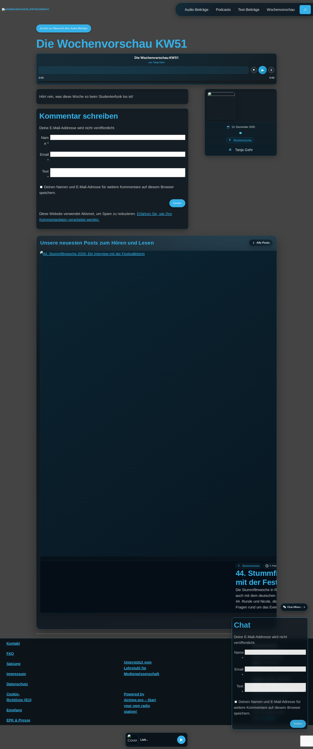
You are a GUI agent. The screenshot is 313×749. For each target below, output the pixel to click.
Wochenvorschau (242, 140)
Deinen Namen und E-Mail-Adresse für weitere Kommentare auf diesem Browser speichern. (267, 707)
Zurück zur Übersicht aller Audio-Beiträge (63, 28)
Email (44, 157)
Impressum (16, 674)
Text (45, 174)
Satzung (13, 663)
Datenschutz (17, 684)
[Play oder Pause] (181, 740)
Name (45, 140)
